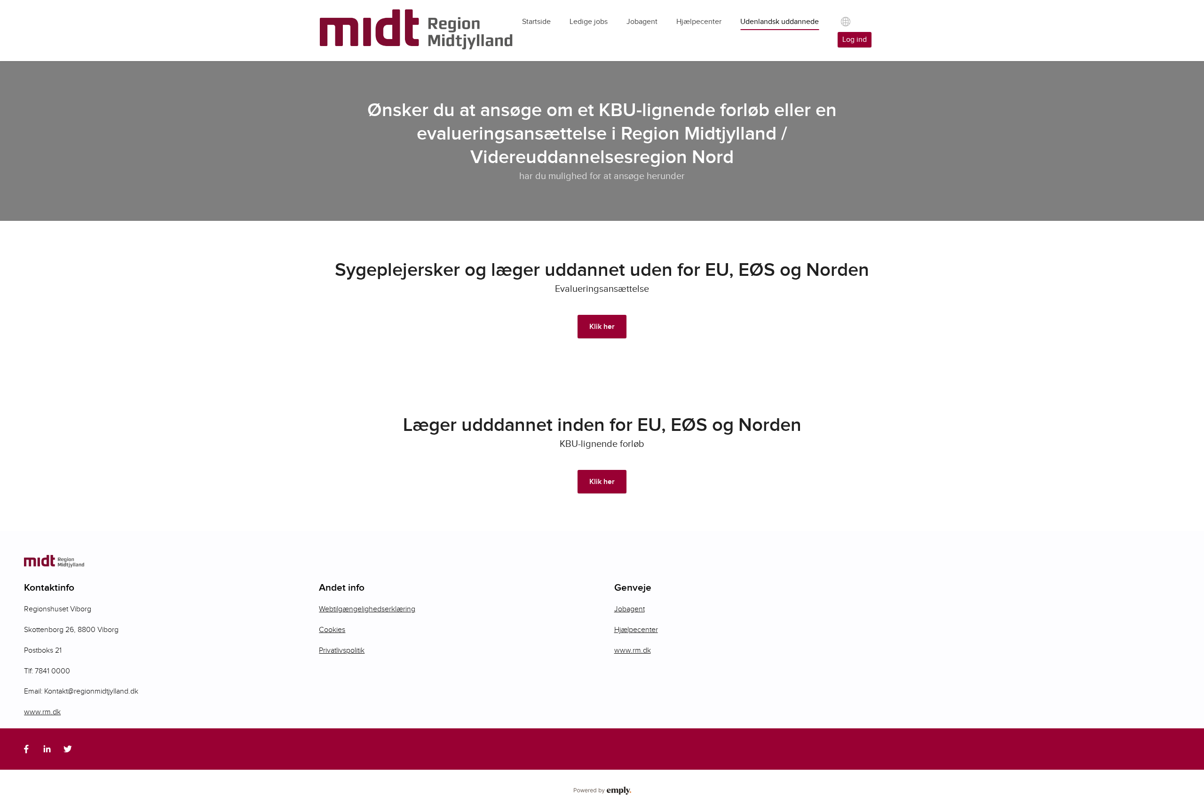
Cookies (332, 629)
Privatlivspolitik (341, 650)
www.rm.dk (42, 712)
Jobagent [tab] (641, 21)
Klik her (602, 326)
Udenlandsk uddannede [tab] (779, 21)
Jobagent (629, 609)
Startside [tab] (536, 21)
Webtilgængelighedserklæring (367, 609)
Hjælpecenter (636, 629)
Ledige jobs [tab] (589, 21)
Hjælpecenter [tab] (698, 21)
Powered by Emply (602, 791)
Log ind (854, 39)
